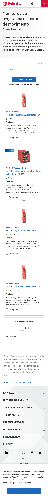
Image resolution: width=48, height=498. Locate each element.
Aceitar (24, 491)
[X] (23, 452)
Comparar (13, 138)
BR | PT (24, 458)
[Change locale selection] (32, 3)
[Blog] (40, 452)
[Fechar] (44, 468)
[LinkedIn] (7, 452)
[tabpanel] (24, 205)
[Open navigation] (44, 3)
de (27, 328)
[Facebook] (15, 452)
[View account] (37, 3)
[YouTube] (32, 452)
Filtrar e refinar (24, 80)
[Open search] (27, 3)
